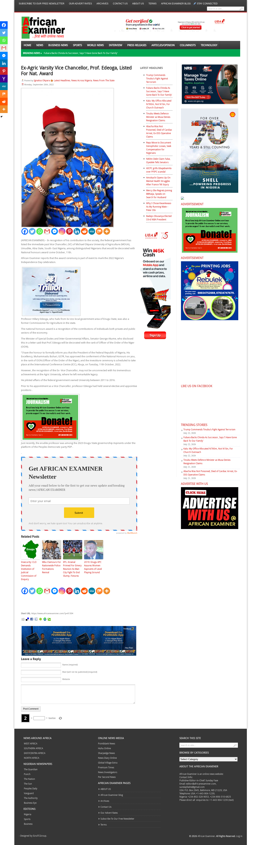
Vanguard (29, 793)
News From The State (103, 80)
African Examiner (206, 836)
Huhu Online (104, 748)
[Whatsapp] (39, 231)
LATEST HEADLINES (151, 67)
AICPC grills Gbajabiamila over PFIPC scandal (158, 170)
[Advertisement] (78, 603)
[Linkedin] (77, 231)
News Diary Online (107, 757)
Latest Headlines (62, 80)
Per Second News (107, 776)
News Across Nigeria (81, 80)
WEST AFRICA (30, 743)
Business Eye (30, 802)
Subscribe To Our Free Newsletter (41, 3)
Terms (152, 3)
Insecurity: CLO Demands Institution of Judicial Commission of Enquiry (28, 570)
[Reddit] (84, 231)
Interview (115, 45)
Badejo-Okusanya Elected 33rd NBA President (159, 217)
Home (27, 45)
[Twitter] (32, 231)
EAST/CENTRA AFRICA (34, 753)
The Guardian (30, 769)
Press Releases (136, 45)
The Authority (31, 797)
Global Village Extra (107, 762)
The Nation (29, 778)
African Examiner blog (176, 3)
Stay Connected (207, 3)
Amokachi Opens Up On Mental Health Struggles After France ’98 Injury (158, 181)
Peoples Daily (30, 788)
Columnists (188, 45)
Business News (58, 45)
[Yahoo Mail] (4, 78)
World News (95, 45)
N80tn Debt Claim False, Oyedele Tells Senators (158, 160)
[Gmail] (47, 231)
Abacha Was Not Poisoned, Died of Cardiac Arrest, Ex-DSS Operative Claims (159, 131)
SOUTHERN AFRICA (33, 748)
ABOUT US (138, 3)
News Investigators (107, 772)
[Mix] (99, 231)
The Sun (28, 783)
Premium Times (106, 767)
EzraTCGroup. (40, 835)
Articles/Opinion (163, 45)
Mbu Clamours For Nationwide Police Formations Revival (51, 567)
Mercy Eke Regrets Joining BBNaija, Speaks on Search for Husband (159, 194)
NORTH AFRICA (31, 757)
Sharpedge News (106, 753)
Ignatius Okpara (42, 80)
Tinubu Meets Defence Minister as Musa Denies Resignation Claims (158, 117)
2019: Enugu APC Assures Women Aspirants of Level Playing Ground (93, 567)
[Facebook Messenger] (54, 231)
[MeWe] (91, 231)
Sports (77, 45)
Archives (102, 3)
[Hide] (1, 116)
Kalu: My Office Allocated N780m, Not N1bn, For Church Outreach (158, 104)
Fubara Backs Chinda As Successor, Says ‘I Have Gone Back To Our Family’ (81, 53)
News (39, 45)
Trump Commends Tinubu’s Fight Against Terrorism (157, 78)
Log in (239, 836)
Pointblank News (106, 743)
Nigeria (27, 814)
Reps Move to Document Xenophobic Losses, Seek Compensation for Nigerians (158, 147)
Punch (27, 774)
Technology (209, 45)
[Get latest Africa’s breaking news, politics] (39, 27)
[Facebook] (24, 231)
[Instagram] (62, 231)
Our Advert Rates (80, 3)
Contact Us (120, 3)
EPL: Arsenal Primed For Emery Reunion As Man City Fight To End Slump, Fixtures (72, 568)
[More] (106, 231)
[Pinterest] (69, 231)
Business (28, 823)
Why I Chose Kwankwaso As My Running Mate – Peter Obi (158, 207)
